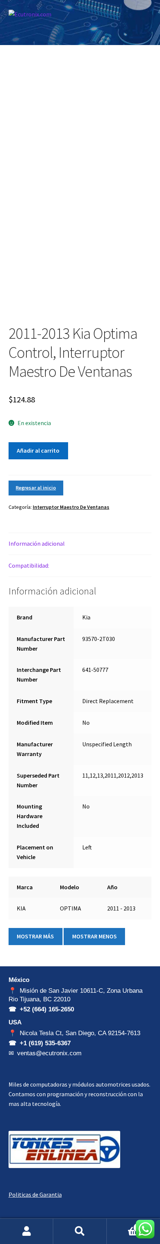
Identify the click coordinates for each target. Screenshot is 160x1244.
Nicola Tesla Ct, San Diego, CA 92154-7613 (80, 1033)
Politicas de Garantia (35, 1194)
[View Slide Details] (64, 1149)
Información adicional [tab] (37, 543)
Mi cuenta (26, 1231)
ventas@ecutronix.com (49, 1053)
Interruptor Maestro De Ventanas (71, 507)
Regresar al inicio (36, 487)
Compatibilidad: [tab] (29, 565)
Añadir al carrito (38, 450)
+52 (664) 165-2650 (47, 1009)
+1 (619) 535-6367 (45, 1043)
